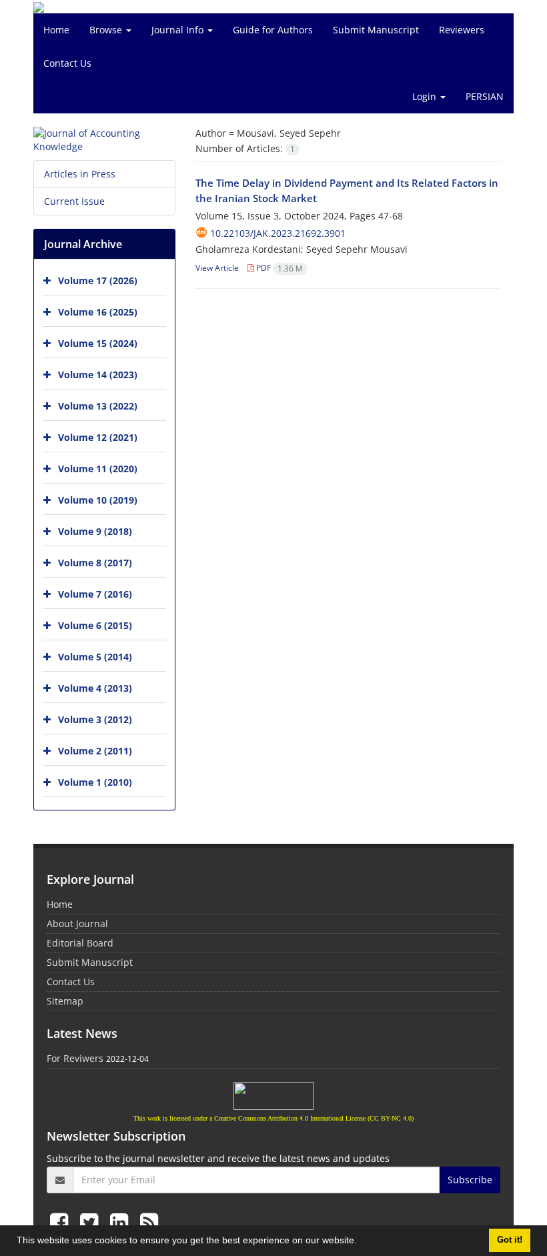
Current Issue (74, 201)
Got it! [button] (509, 1240)
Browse (107, 29)
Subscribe (470, 1179)
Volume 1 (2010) (95, 782)
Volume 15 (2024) (97, 343)
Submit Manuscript (376, 29)
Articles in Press (79, 173)
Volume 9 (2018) (95, 531)
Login (425, 96)
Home (56, 29)
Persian (485, 96)
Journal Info (178, 29)
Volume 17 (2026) (97, 280)
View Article (217, 267)
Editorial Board (80, 942)
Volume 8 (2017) (95, 562)
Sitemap (65, 1001)
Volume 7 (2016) (95, 594)
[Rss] (149, 1221)
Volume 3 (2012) (95, 719)
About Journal (77, 923)
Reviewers (461, 29)
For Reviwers (75, 1058)
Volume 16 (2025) (97, 311)
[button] (362, 1242)
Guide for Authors (273, 29)
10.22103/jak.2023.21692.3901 (278, 233)
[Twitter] (92, 1221)
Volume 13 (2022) (97, 406)
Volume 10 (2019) (97, 500)
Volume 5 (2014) (95, 656)
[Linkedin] (122, 1221)
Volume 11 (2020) (97, 468)
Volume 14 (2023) (97, 374)
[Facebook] (62, 1221)
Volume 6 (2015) (95, 625)
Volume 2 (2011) (95, 750)
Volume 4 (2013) (95, 688)
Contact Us (67, 63)
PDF (278, 267)
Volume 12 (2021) (97, 437)
